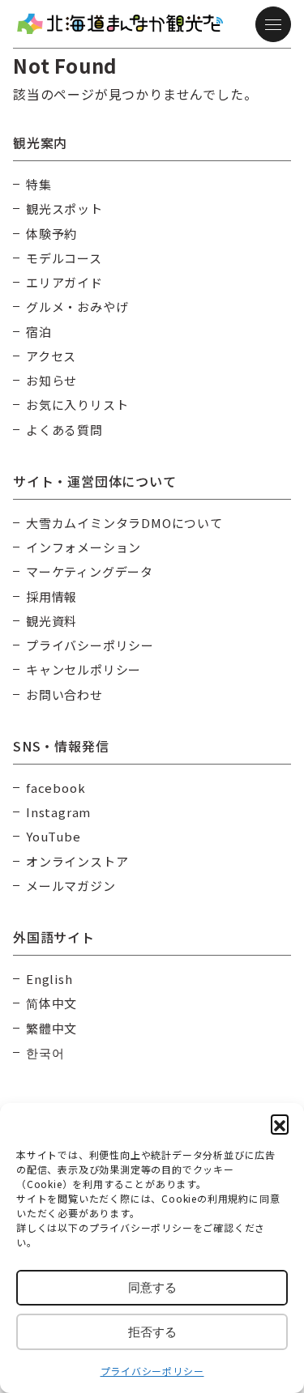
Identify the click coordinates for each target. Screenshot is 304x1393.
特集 (39, 184)
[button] (280, 1123)
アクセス (51, 355)
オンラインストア (77, 861)
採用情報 (51, 596)
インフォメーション (83, 547)
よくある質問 (64, 429)
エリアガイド (64, 282)
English (49, 978)
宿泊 (39, 331)
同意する (152, 1287)
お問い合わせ (64, 694)
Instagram (58, 811)
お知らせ (51, 380)
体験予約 (51, 233)
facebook (55, 787)
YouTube (53, 836)
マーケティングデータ (89, 571)
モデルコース (64, 257)
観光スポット (64, 208)
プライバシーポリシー (152, 1371)
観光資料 (51, 620)
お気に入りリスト (77, 404)
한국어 (45, 1052)
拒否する (152, 1332)
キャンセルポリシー (83, 669)
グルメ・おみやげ (77, 306)
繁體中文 (51, 1028)
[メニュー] (273, 24)
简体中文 (51, 1003)
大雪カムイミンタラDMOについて (124, 522)
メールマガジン (71, 885)
